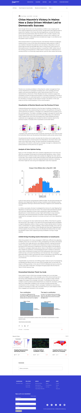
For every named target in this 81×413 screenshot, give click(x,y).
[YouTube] (64, 405)
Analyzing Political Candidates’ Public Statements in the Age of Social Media (40, 350)
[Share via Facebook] (19, 325)
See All (67, 336)
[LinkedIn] (56, 405)
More (50, 8)
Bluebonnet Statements (41, 8)
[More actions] (61, 16)
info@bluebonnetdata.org (60, 408)
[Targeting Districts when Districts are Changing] (59, 343)
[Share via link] (27, 325)
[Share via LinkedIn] (24, 325)
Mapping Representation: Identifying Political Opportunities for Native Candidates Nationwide (21, 350)
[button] (66, 8)
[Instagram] (60, 405)
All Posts (15, 8)
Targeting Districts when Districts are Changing (59, 350)
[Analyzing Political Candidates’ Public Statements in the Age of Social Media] (40, 343)
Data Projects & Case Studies (26, 8)
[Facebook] (52, 405)
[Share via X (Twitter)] (22, 325)
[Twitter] (47, 405)
